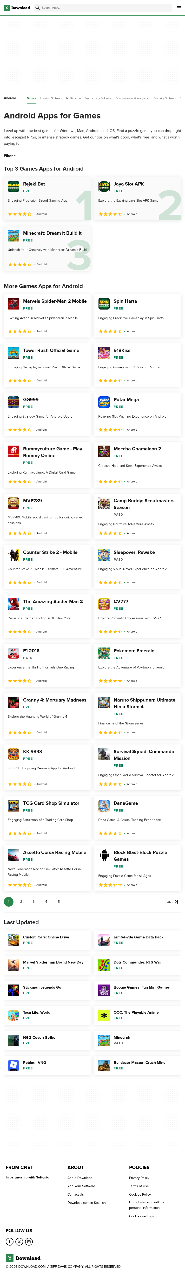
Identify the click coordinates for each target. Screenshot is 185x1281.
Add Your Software (81, 1186)
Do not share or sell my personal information (146, 1205)
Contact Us (75, 1194)
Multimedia (73, 98)
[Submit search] (37, 8)
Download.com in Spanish (86, 1203)
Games (31, 98)
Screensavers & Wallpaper (133, 98)
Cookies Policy (140, 1194)
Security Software (165, 98)
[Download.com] (17, 8)
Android (10, 98)
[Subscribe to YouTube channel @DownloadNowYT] (29, 1242)
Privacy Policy (139, 1178)
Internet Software (51, 98)
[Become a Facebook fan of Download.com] (9, 1242)
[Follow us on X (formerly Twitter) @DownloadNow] (19, 1242)
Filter (8, 155)
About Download (79, 1178)
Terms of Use (139, 1186)
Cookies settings (141, 1216)
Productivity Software (98, 98)
